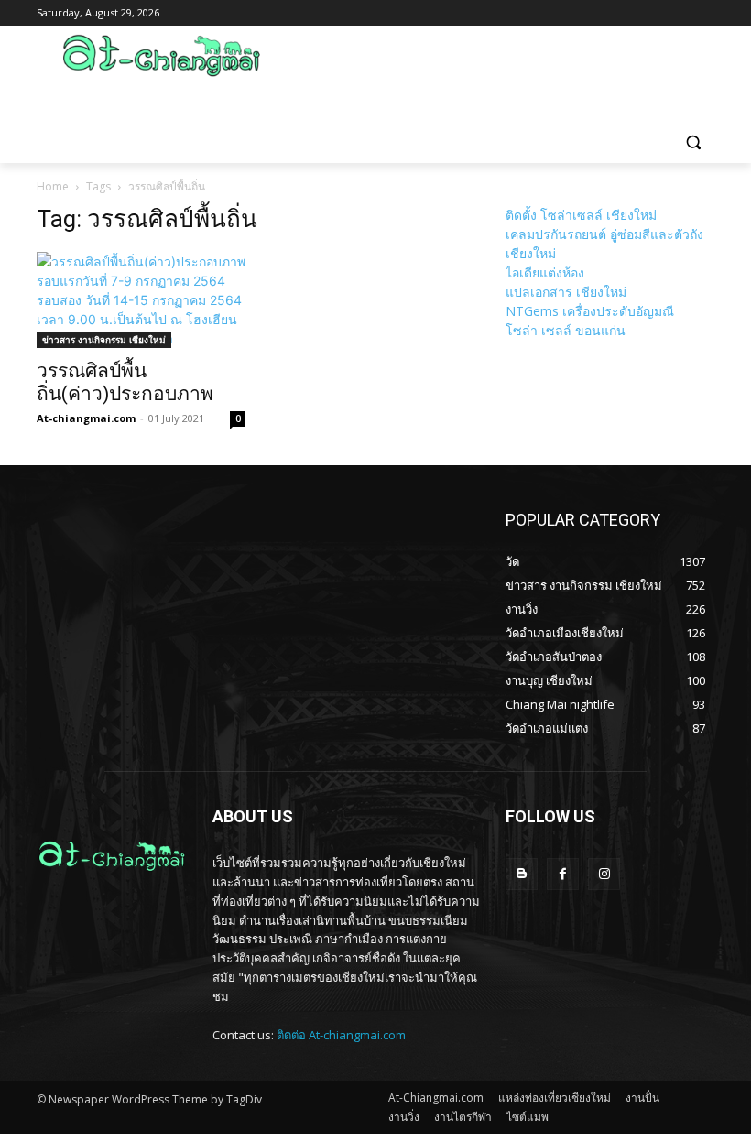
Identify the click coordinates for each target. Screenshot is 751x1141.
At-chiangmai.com (86, 418)
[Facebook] (563, 874)
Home (53, 186)
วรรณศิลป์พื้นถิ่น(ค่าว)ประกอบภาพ (125, 382)
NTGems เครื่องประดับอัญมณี (590, 311)
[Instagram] (604, 874)
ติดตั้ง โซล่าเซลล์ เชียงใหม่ (581, 214)
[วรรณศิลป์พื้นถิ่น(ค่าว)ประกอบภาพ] (141, 300)
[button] (692, 141)
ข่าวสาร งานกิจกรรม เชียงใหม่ (104, 339)
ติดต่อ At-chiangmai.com (341, 1035)
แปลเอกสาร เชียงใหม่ (566, 291)
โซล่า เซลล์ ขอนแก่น (566, 330)
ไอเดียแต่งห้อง (545, 272)
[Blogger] (522, 874)
